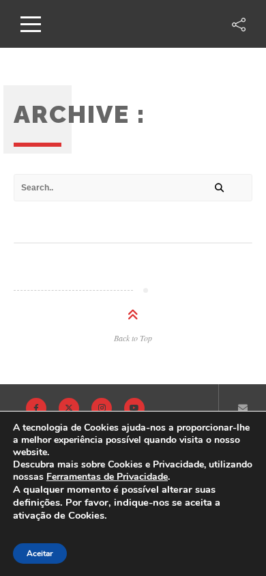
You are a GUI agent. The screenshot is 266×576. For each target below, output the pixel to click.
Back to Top (133, 337)
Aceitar (40, 553)
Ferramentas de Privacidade (107, 477)
